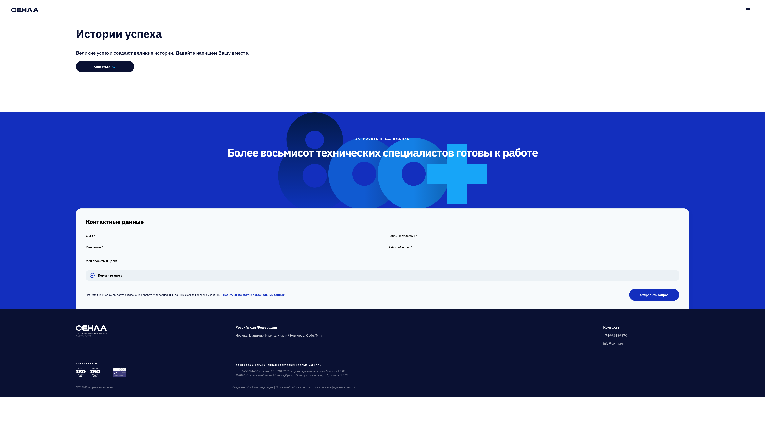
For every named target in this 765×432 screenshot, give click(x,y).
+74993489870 (615, 335)
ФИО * (90, 236)
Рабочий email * (400, 247)
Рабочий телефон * (402, 236)
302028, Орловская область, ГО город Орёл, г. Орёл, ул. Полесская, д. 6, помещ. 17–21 (291, 375)
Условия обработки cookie (293, 387)
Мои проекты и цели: (101, 261)
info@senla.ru (613, 343)
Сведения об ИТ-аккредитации (252, 387)
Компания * (94, 247)
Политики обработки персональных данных (254, 295)
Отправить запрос (654, 295)
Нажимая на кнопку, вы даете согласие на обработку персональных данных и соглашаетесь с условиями (185, 295)
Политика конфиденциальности (334, 387)
